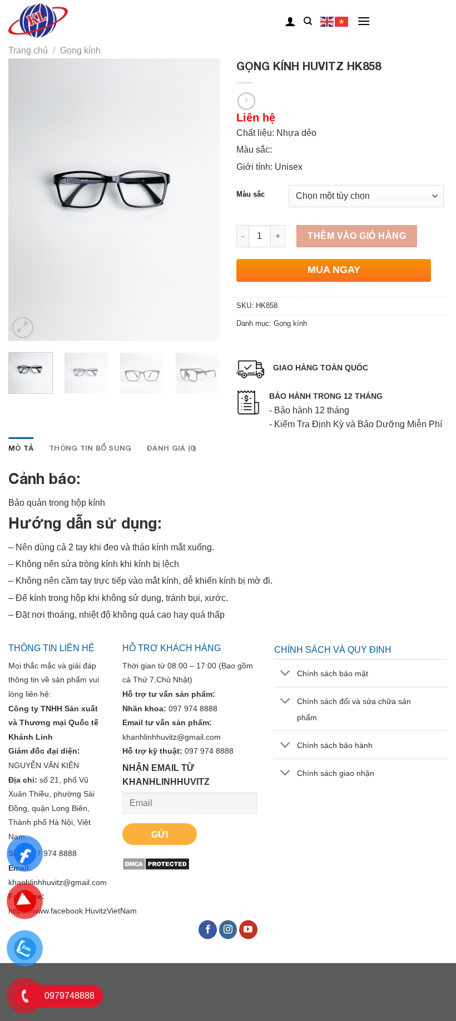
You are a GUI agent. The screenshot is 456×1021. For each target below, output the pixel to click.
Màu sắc (250, 194)
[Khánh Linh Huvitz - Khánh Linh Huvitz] (54, 21)
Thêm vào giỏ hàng (357, 236)
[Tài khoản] (290, 21)
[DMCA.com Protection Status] (156, 863)
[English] (327, 21)
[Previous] (27, 200)
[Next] (201, 200)
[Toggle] (285, 674)
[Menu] (363, 21)
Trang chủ (28, 50)
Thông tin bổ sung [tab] (90, 448)
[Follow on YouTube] (248, 929)
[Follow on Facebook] (208, 929)
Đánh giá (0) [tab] (171, 448)
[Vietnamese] (342, 21)
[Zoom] (23, 328)
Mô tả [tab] (20, 448)
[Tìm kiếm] (308, 21)
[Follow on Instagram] (228, 929)
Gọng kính (80, 50)
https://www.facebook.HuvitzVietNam (72, 910)
